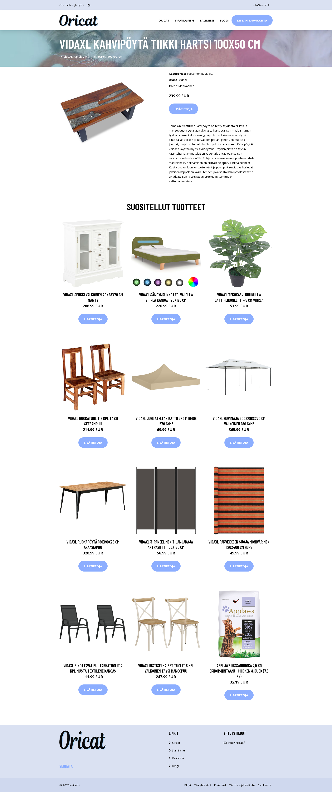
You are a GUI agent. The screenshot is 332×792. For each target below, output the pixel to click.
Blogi (224, 20)
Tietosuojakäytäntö (242, 785)
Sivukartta (264, 785)
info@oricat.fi (261, 5)
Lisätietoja (183, 109)
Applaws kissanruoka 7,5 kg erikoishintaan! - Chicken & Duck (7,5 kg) (239, 671)
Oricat (164, 20)
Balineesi (207, 20)
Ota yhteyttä (202, 785)
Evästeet (220, 785)
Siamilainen (184, 20)
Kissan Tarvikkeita (252, 20)
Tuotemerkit (195, 73)
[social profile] (89, 5)
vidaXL (209, 73)
